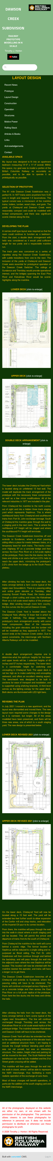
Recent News (11, 84)
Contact (8, 152)
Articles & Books (12, 133)
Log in (48, 1156)
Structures (9, 115)
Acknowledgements (13, 145)
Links (7, 139)
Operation (9, 109)
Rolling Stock (10, 127)
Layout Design (11, 96)
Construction (10, 103)
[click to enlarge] (34, 289)
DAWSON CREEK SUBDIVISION (13, 18)
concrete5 (16, 1156)
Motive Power (11, 121)
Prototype (9, 90)
